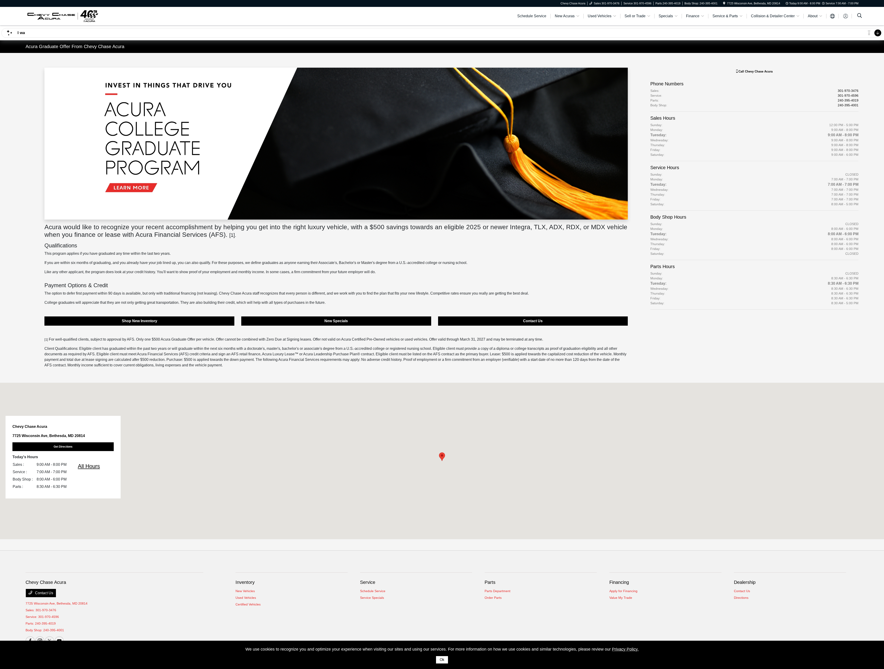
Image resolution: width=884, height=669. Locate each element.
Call (755, 71)
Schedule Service (372, 591)
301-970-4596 (848, 95)
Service (367, 582)
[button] (442, 456)
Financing (619, 582)
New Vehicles (245, 591)
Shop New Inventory (139, 321)
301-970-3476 (848, 91)
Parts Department (497, 591)
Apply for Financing (623, 591)
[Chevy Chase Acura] (62, 16)
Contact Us (533, 321)
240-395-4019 (848, 100)
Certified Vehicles (248, 604)
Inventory (245, 582)
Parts (490, 582)
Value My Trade (620, 597)
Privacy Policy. (625, 649)
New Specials (336, 321)
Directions (741, 597)
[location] (724, 3)
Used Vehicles (246, 597)
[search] (859, 16)
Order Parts (493, 597)
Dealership (745, 582)
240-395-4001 (848, 105)
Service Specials (372, 597)
